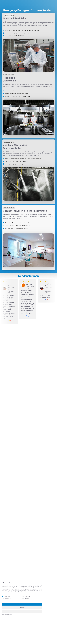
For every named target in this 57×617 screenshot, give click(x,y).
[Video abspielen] (28, 129)
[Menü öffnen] (55, 4)
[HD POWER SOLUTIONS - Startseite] (6, 4)
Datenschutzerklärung (7, 614)
